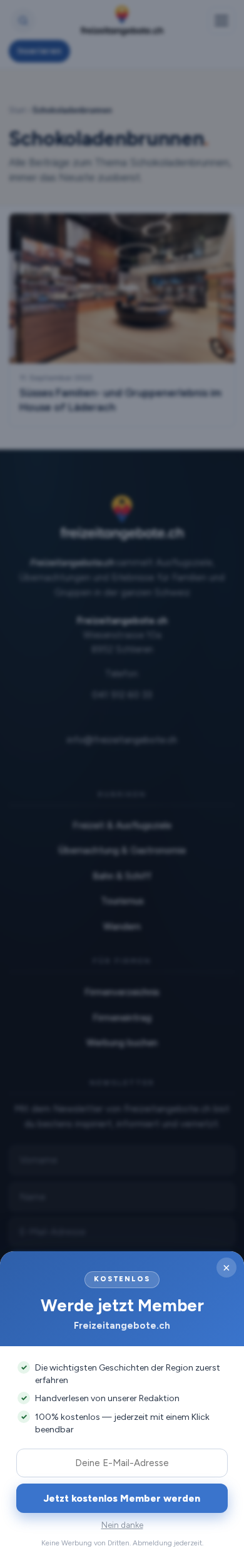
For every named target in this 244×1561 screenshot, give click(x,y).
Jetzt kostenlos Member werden (122, 1498)
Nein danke (122, 1525)
